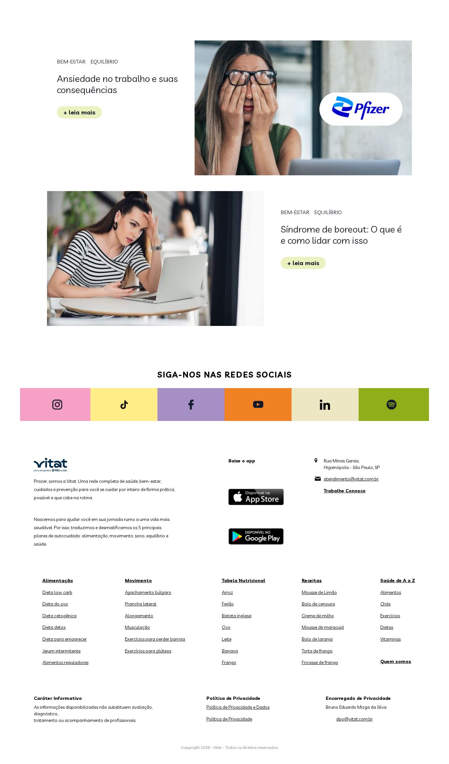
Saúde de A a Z (397, 580)
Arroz (227, 592)
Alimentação (57, 580)
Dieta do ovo (55, 604)
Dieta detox (54, 627)
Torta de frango (317, 651)
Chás (385, 604)
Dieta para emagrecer (64, 639)
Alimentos (390, 592)
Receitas (312, 580)
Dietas (386, 627)
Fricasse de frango (320, 662)
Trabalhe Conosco (345, 491)
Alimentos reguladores (65, 662)
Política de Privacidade (229, 719)
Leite (226, 639)
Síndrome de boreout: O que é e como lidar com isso (341, 234)
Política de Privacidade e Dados (238, 707)
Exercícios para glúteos (148, 651)
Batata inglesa (236, 616)
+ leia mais (79, 112)
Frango (229, 662)
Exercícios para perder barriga (155, 639)
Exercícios (390, 616)
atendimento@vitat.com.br (351, 479)
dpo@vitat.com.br (354, 719)
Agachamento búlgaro (148, 592)
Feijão (228, 604)
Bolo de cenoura (318, 604)
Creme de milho (318, 616)
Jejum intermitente (61, 651)
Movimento (138, 580)
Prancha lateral (140, 604)
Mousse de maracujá (323, 627)
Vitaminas (390, 639)
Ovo (226, 627)
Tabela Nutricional (243, 580)
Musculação (137, 627)
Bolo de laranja (317, 639)
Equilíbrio (104, 61)
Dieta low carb (57, 592)
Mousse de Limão (319, 592)
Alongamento (139, 616)
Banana (230, 651)
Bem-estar (71, 61)
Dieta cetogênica (59, 616)
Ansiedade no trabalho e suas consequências (117, 84)
